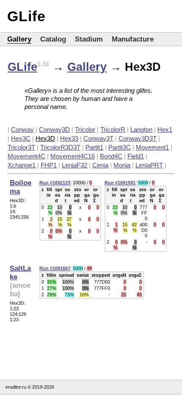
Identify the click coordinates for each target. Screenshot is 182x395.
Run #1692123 (54, 182)
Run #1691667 (54, 268)
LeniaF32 (74, 165)
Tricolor (85, 129)
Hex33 (69, 138)
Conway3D (54, 129)
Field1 (135, 156)
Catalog (53, 39)
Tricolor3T (21, 147)
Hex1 (164, 129)
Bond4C (111, 156)
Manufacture (133, 39)
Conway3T (98, 138)
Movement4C (26, 156)
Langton (141, 129)
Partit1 (94, 147)
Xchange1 (22, 165)
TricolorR (112, 129)
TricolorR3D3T (60, 147)
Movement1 (152, 147)
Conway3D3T (138, 138)
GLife (26, 16)
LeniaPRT (149, 165)
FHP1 (49, 165)
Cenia (100, 165)
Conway (22, 129)
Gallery (19, 39)
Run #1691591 (120, 182)
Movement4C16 (72, 156)
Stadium (89, 39)
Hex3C (20, 138)
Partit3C (119, 147)
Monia (121, 165)
